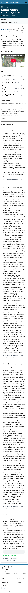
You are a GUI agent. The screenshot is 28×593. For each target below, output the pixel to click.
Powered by (7, 591)
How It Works (4, 578)
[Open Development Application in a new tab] (22, 76)
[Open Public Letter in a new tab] (17, 91)
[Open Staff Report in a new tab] (17, 79)
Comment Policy (5, 582)
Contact (19, 582)
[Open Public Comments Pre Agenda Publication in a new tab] (22, 88)
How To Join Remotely (9, 15)
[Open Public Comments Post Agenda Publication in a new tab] (22, 95)
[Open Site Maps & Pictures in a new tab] (21, 82)
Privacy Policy (4, 585)
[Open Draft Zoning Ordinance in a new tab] (21, 85)
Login (4, 588)
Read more (4, 118)
